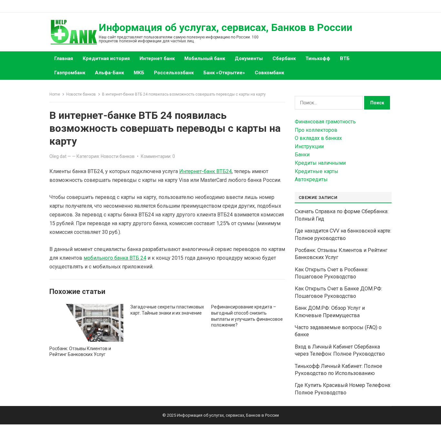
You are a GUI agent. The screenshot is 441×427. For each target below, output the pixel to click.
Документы (249, 58)
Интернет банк (157, 58)
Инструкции (309, 146)
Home (54, 94)
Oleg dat (58, 156)
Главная (63, 58)
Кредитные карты (316, 171)
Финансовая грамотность (325, 122)
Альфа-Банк (109, 73)
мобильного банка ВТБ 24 (115, 258)
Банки (302, 154)
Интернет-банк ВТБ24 (205, 171)
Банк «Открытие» (224, 73)
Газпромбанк (69, 73)
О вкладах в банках (318, 138)
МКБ (139, 73)
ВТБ (345, 58)
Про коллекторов (316, 130)
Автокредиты (311, 179)
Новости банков (81, 94)
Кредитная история (106, 58)
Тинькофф (317, 58)
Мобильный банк (204, 58)
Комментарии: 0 (158, 156)
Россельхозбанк (174, 73)
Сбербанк (284, 58)
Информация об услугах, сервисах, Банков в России (225, 27)
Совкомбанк (269, 73)
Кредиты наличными (320, 163)
